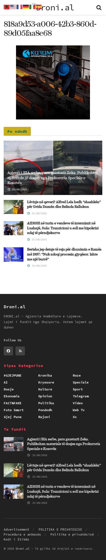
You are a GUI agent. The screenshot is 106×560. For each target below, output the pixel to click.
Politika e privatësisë (72, 534)
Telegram (80, 396)
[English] (13, 6)
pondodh (45, 410)
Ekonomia (11, 396)
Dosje (9, 389)
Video (78, 403)
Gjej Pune (12, 417)
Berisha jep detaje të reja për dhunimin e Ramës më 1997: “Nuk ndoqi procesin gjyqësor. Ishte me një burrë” (64, 254)
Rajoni (44, 417)
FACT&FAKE (12, 403)
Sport (78, 389)
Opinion (45, 396)
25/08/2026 (19, 189)
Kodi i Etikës (16, 539)
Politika (46, 403)
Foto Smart (13, 410)
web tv (79, 410)
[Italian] (32, 6)
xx (75, 417)
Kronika (45, 375)
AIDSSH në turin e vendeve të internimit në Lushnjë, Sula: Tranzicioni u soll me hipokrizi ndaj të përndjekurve (63, 228)
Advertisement (16, 529)
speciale (80, 382)
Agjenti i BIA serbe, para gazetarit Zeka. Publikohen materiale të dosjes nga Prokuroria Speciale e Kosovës (52, 178)
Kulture (45, 389)
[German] (26, 6)
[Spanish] (39, 6)
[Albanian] (7, 6)
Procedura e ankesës (22, 534)
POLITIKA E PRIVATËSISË (60, 529)
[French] (20, 6)
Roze (77, 375)
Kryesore (46, 382)
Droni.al (23, 548)
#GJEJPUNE (12, 375)
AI (6, 382)
